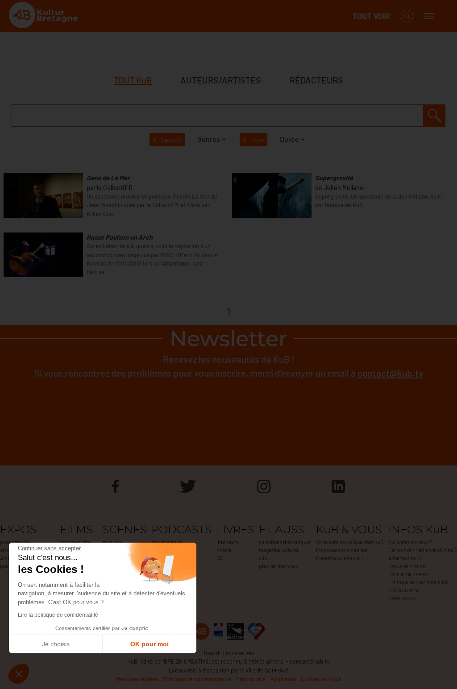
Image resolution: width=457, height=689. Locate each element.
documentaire (75, 542)
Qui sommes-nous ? (410, 542)
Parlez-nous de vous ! (339, 558)
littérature (227, 542)
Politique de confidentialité (418, 582)
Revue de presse (406, 566)
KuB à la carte (403, 590)
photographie (15, 542)
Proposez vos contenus (341, 550)
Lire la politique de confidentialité (58, 615)
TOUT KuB (133, 80)
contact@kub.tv (390, 372)
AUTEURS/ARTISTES (220, 80)
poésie (224, 550)
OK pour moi (149, 643)
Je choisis (56, 643)
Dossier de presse (408, 574)
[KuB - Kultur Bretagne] (44, 16)
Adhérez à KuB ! (405, 558)
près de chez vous (278, 566)
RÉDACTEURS (316, 80)
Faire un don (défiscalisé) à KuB (422, 550)
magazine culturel (278, 550)
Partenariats (402, 598)
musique (112, 542)
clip (263, 558)
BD (219, 558)
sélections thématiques (285, 542)
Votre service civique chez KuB (350, 542)
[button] (18, 674)
